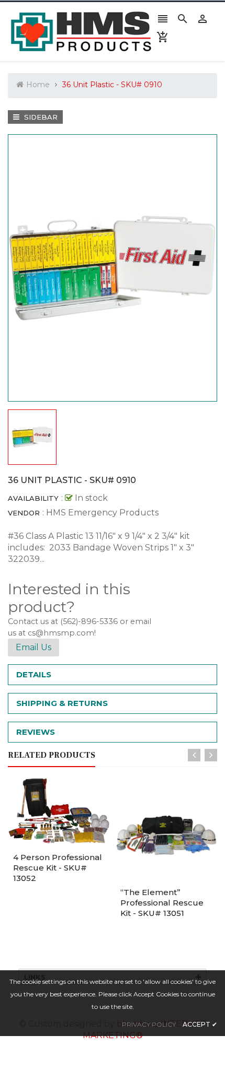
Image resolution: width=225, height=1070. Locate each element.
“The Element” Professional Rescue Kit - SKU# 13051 (162, 902)
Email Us (33, 647)
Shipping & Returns (62, 703)
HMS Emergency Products (102, 513)
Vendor (24, 513)
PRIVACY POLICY (149, 1024)
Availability (33, 498)
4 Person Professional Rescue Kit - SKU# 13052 (57, 867)
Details (33, 674)
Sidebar (40, 117)
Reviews (35, 732)
